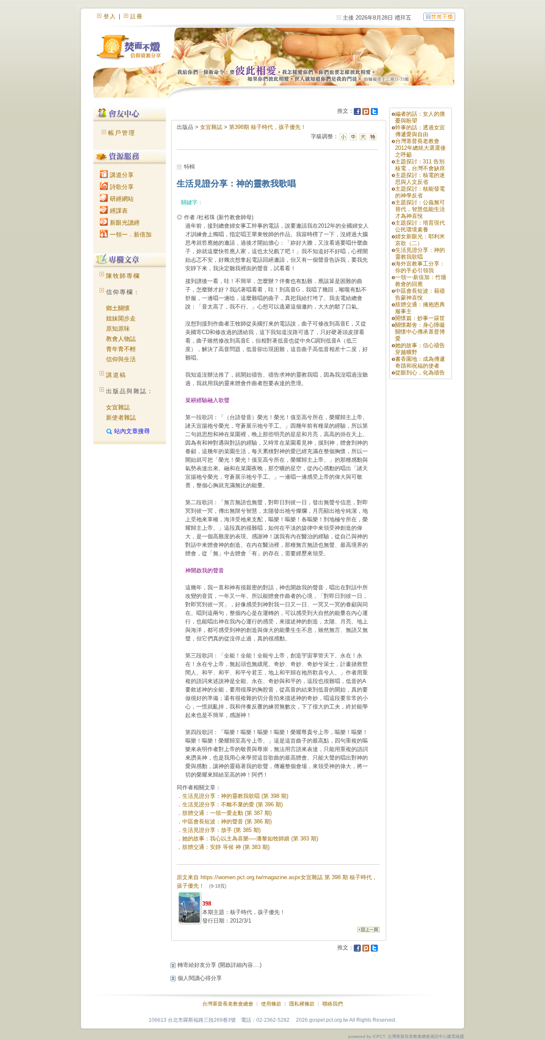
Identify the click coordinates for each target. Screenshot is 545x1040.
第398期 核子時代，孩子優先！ (267, 127)
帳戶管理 (121, 132)
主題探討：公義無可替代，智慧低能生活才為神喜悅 (420, 209)
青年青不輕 (121, 349)
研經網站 (121, 198)
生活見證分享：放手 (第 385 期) (221, 830)
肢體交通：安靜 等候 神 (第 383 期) (226, 847)
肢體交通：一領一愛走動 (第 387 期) (227, 813)
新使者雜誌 (121, 417)
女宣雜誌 (118, 407)
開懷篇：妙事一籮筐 (420, 318)
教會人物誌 (121, 338)
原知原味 (118, 328)
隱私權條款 (302, 1004)
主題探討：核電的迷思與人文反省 (420, 178)
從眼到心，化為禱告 (420, 372)
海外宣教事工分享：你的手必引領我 (420, 267)
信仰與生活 (121, 359)
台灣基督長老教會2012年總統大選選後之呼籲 (420, 148)
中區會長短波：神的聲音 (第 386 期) (227, 821)
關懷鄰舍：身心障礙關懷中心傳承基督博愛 (420, 332)
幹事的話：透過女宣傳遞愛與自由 (420, 130)
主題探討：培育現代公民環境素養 (420, 226)
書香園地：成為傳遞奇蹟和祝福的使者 (420, 362)
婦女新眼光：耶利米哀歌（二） (420, 239)
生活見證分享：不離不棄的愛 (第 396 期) (232, 804)
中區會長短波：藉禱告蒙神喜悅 (420, 294)
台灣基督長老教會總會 (227, 1004)
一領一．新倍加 (130, 234)
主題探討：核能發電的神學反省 (420, 192)
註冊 (136, 16)
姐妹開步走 (121, 318)
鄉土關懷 (118, 308)
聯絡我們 (332, 1004)
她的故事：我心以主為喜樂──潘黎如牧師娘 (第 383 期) (250, 838)
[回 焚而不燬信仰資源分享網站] (439, 16)
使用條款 (271, 1004)
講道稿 (116, 374)
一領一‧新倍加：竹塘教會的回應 (420, 280)
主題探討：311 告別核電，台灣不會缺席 (420, 164)
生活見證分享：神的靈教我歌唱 (420, 253)
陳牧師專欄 (123, 275)
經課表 (118, 210)
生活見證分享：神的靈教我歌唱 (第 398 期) (235, 796)
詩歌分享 (121, 186)
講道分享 (121, 174)
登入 (109, 16)
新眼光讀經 (124, 222)
